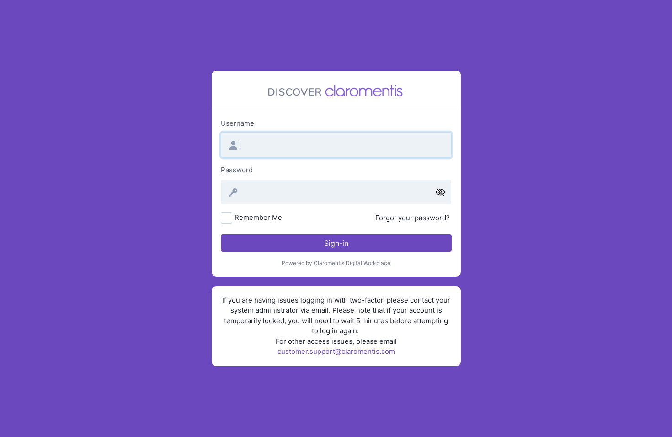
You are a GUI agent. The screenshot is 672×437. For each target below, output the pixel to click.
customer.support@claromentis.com (336, 351)
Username (237, 123)
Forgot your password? (412, 217)
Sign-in (336, 243)
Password (237, 169)
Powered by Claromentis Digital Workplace (336, 263)
